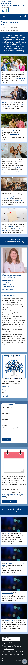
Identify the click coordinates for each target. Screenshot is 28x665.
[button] (24, 17)
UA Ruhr (7, 533)
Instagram (5, 390)
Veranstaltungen (14, 134)
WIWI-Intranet (8, 646)
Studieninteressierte (19, 78)
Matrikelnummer (6, 413)
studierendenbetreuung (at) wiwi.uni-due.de (13, 495)
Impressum (19, 654)
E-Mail (6, 396)
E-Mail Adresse (8, 283)
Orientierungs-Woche (8, 102)
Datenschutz (9, 654)
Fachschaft (18, 200)
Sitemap (20, 651)
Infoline (18, 646)
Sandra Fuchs (7, 280)
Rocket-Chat (5, 387)
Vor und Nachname (7, 407)
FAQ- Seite (12, 226)
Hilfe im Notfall (9, 649)
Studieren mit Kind (7, 593)
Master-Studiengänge (13, 171)
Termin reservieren (8, 501)
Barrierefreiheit (9, 651)
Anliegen (5, 425)
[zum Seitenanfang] (24, 661)
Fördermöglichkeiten (12, 197)
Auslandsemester (7, 199)
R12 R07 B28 (7, 284)
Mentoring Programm (8, 130)
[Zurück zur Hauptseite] (5, 10)
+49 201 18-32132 (9, 286)
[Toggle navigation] (3, 17)
